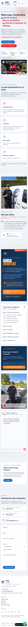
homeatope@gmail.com (8, 591)
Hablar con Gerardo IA (8, 45)
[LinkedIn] (12, 611)
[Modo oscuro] (22, 3)
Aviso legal (3, 625)
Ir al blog (7, 480)
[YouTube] (9, 611)
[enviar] (24, 449)
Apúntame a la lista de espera (12, 292)
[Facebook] (2, 611)
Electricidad (3, 603)
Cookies (13, 625)
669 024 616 (5, 589)
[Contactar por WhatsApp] (25, 624)
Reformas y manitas (5, 604)
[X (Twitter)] (15, 611)
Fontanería (3, 601)
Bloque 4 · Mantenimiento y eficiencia (11, 333)
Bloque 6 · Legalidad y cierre (9, 340)
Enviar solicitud (9, 567)
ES (19, 3)
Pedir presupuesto (7, 42)
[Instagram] (5, 611)
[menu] (25, 3)
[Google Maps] (18, 611)
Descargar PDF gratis (15, 367)
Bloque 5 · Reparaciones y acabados (11, 336)
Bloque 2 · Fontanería (7, 326)
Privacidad (9, 625)
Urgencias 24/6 (4, 599)
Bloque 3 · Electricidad (7, 329)
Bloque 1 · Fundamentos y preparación (11, 312)
